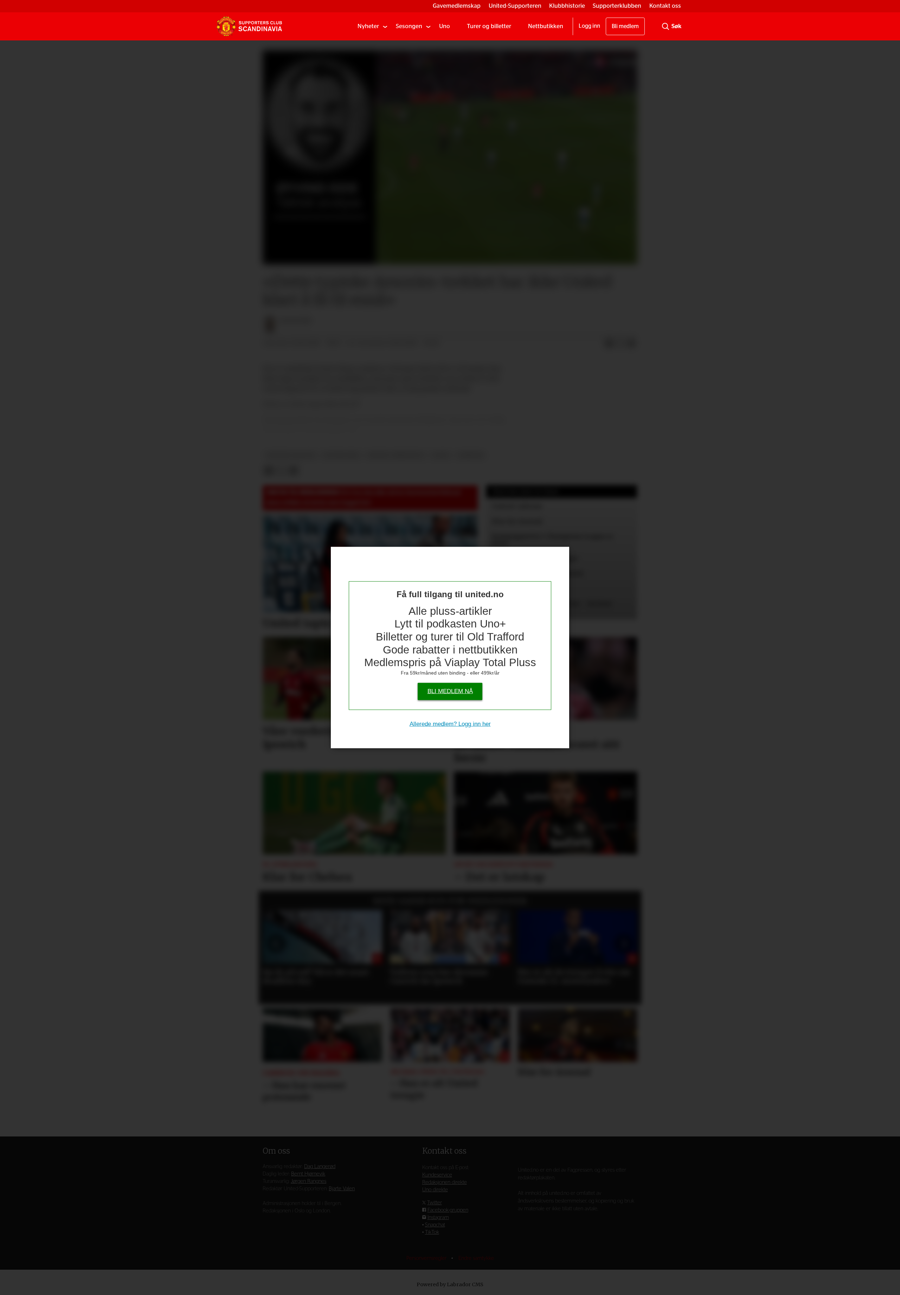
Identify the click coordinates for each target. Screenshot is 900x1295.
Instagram (438, 1217)
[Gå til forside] (249, 26)
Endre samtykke (476, 1258)
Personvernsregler (427, 1258)
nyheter (470, 455)
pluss (440, 455)
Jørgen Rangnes (308, 1181)
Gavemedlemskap (457, 6)
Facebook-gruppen (448, 1210)
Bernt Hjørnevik (308, 1174)
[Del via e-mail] (631, 343)
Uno (444, 26)
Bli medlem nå (450, 691)
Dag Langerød (319, 1166)
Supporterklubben (617, 6)
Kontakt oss (665, 6)
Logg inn (589, 26)
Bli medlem (625, 26)
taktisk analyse (290, 455)
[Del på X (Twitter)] (620, 343)
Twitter (434, 1202)
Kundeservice (437, 1175)
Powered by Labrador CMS (450, 1284)
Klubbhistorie (567, 6)
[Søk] (665, 26)
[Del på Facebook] (609, 343)
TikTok (432, 1232)
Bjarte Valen (342, 1188)
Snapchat (435, 1225)
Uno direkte (435, 1189)
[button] (276, 943)
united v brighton (396, 455)
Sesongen (409, 26)
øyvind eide (341, 455)
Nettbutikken (545, 26)
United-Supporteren (515, 6)
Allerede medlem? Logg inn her (450, 723)
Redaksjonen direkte (444, 1182)
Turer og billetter (489, 26)
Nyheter (368, 26)
